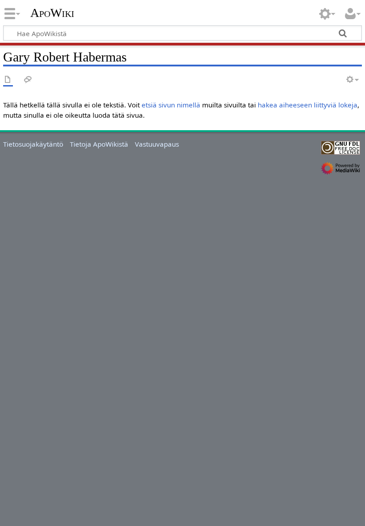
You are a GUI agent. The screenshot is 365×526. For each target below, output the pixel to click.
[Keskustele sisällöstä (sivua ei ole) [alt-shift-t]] (28, 80)
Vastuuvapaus (157, 144)
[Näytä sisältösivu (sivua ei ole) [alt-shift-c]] (8, 80)
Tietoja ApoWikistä (99, 144)
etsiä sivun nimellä (171, 104)
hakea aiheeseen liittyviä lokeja (307, 104)
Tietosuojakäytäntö (33, 144)
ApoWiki (52, 13)
